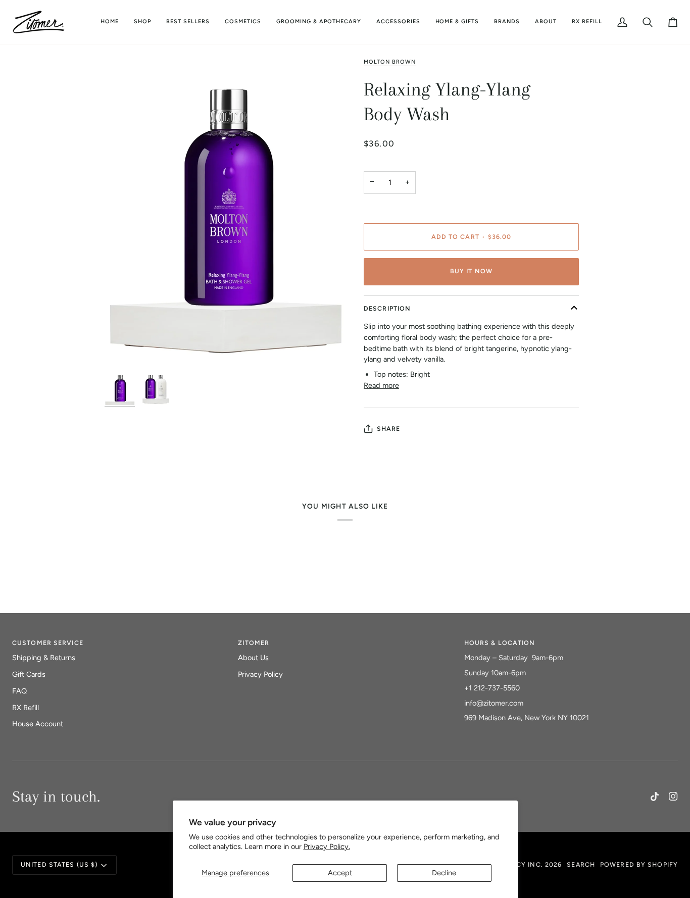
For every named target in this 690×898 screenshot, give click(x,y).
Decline (444, 872)
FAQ (19, 690)
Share (389, 428)
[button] (243, 22)
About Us (253, 657)
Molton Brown (390, 62)
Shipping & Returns (43, 657)
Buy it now (471, 271)
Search (581, 864)
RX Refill (25, 707)
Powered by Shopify (639, 864)
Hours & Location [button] (499, 642)
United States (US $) (59, 864)
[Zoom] (225, 213)
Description (387, 308)
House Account (37, 723)
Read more (381, 385)
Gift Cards (28, 674)
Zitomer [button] (253, 642)
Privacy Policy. (327, 846)
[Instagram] (673, 796)
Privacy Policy (260, 674)
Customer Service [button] (47, 642)
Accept (340, 872)
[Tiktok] (655, 796)
